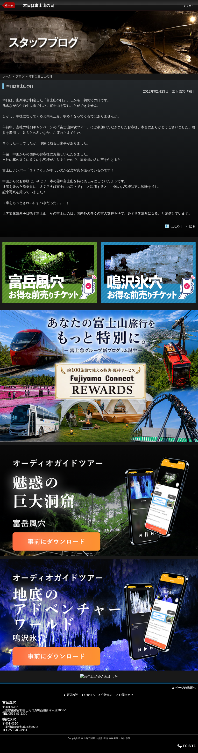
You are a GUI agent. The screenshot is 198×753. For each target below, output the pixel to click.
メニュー (190, 6)
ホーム (9, 5)
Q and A (89, 695)
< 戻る (191, 226)
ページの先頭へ (184, 687)
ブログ (20, 76)
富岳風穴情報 (182, 91)
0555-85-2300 (17, 713)
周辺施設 (72, 695)
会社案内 (107, 695)
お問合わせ (126, 695)
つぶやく (177, 226)
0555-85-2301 (17, 730)
